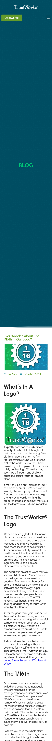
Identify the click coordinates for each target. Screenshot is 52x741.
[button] (48, 17)
